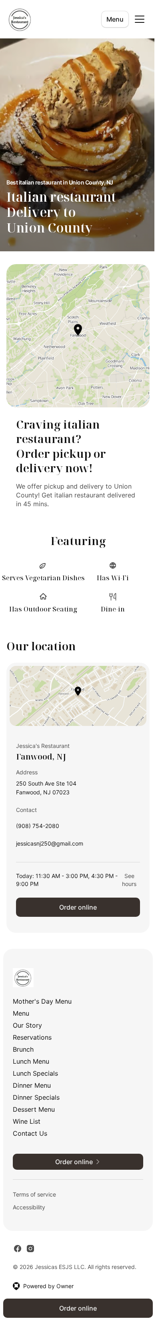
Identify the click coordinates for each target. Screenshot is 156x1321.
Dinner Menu (32, 1085)
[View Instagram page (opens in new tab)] (30, 1248)
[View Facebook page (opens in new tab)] (17, 1248)
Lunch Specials (35, 1073)
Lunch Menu (31, 1061)
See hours (129, 879)
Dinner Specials (36, 1097)
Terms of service (34, 1194)
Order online (78, 907)
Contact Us (30, 1133)
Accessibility (29, 1207)
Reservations (32, 1037)
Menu (115, 19)
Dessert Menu (34, 1109)
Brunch (23, 1049)
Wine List (26, 1121)
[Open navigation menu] (140, 19)
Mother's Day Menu (42, 1001)
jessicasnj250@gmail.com (49, 845)
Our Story (27, 1025)
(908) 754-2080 (37, 827)
